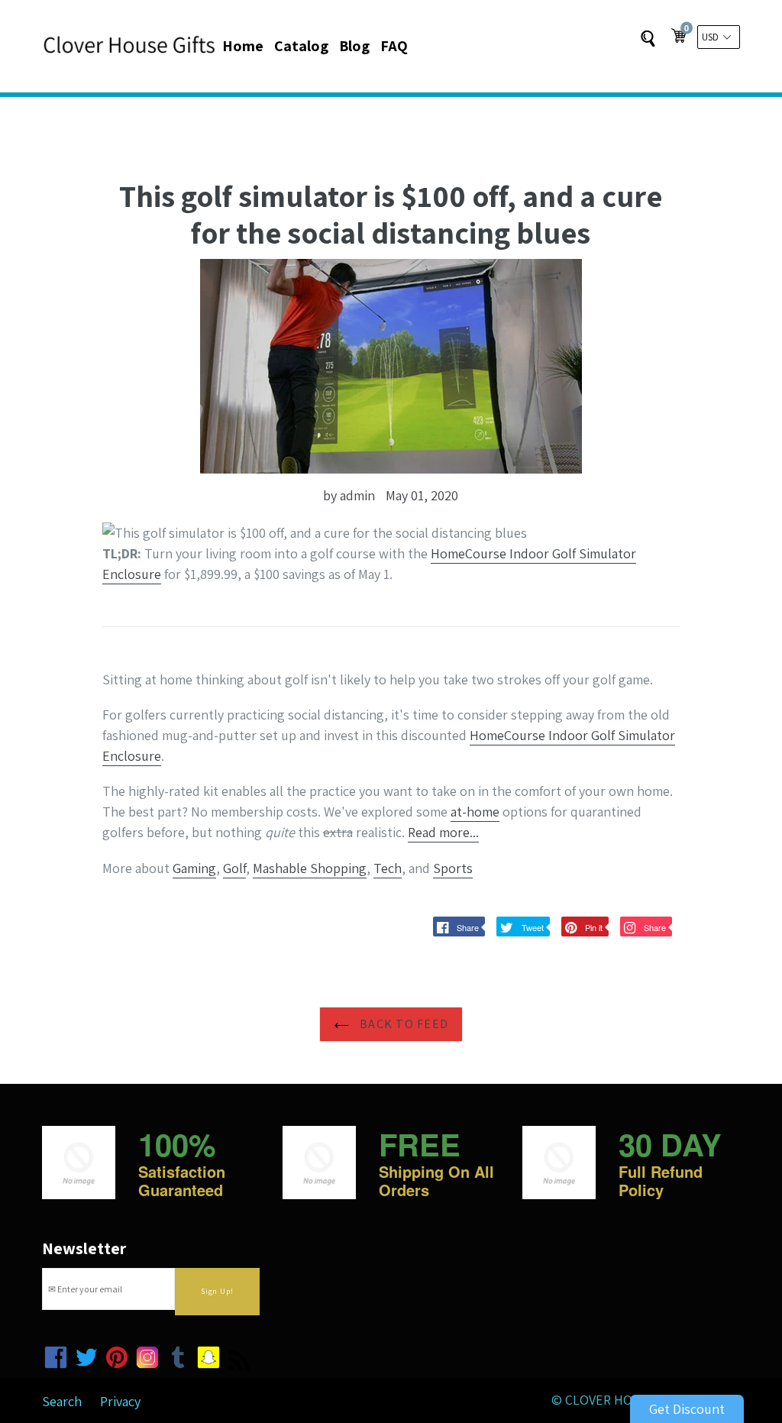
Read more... (443, 832)
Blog (354, 46)
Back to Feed (403, 1024)
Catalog (301, 46)
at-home (475, 811)
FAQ (394, 46)
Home (242, 46)
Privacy (120, 1401)
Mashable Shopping (310, 868)
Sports (453, 868)
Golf (234, 868)
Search (62, 1401)
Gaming (194, 868)
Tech (387, 868)
